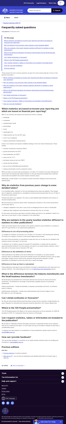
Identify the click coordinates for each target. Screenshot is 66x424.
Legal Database (41, 3)
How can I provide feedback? (13, 65)
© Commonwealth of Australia (9, 421)
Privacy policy (6, 391)
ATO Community (29, 3)
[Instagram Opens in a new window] (12, 403)
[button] (18, 365)
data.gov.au (8, 356)
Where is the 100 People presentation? (16, 60)
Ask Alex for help (48, 422)
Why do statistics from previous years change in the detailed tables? (25, 82)
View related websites (25, 421)
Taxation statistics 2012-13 (11, 23)
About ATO (5, 385)
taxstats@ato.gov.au (8, 332)
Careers (4, 388)
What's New (52, 3)
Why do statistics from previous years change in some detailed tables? (26, 45)
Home (16, 17)
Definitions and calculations (42, 269)
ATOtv (3, 394)
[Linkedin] (7, 403)
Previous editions (9, 68)
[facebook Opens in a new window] (3, 403)
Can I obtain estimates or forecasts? (15, 57)
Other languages (10, 398)
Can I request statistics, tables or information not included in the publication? (28, 63)
